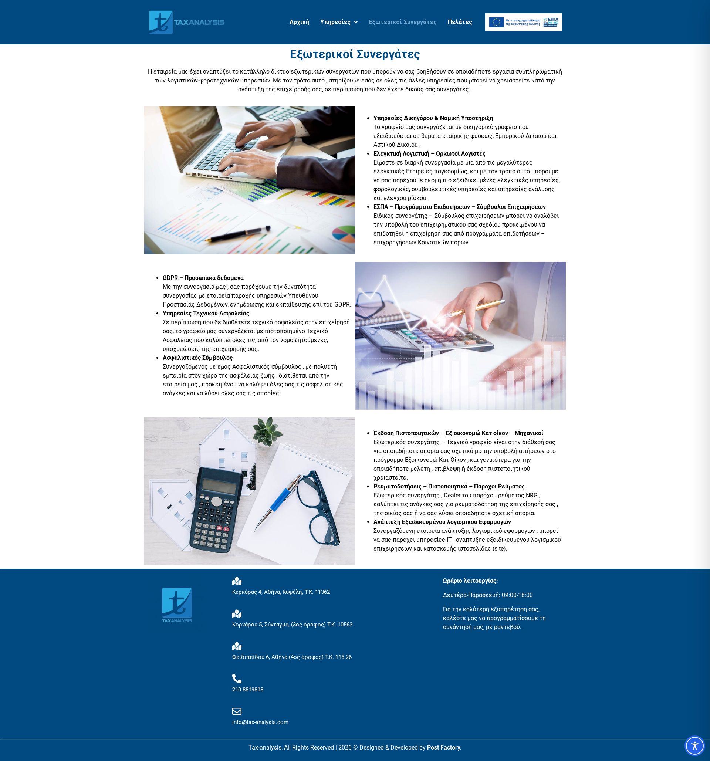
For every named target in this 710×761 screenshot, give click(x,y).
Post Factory (443, 747)
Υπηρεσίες (335, 22)
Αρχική (299, 22)
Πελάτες (460, 22)
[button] (339, 22)
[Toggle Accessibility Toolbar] (694, 745)
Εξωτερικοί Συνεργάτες (403, 22)
